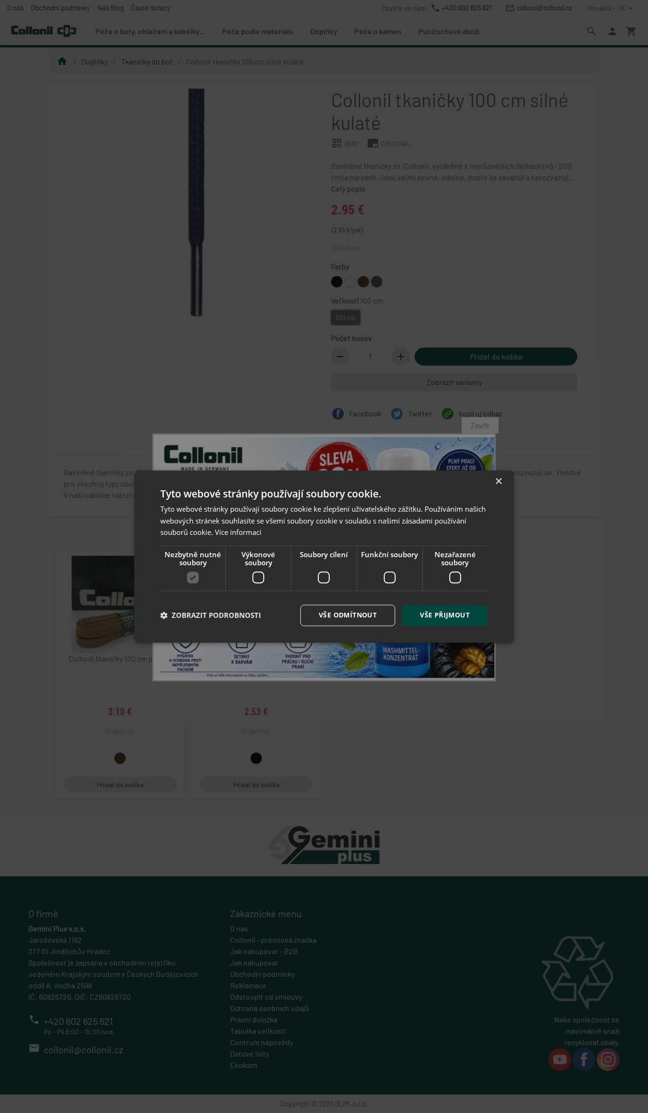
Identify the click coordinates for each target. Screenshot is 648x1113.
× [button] (498, 481)
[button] (210, 615)
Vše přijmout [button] (445, 614)
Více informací (238, 532)
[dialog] (324, 556)
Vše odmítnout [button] (348, 614)
